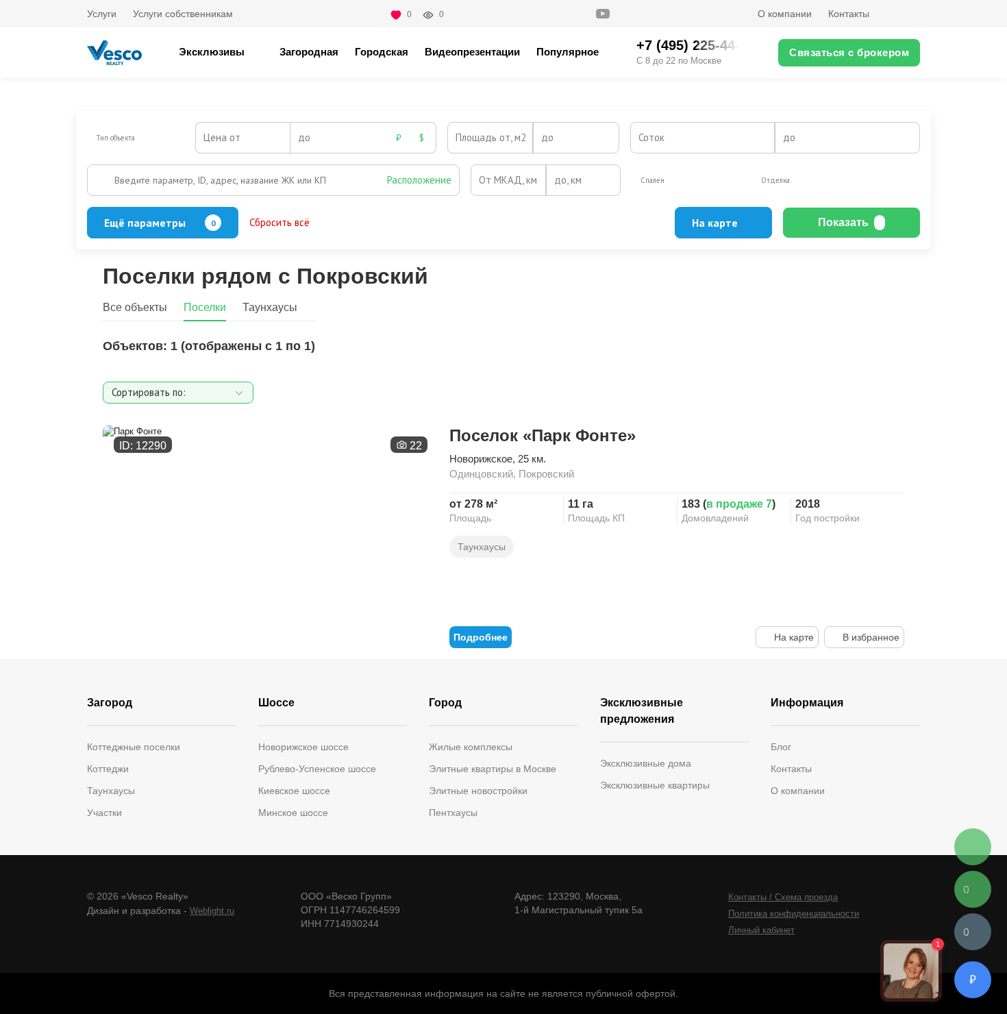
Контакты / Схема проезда (783, 897)
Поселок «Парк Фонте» (542, 435)
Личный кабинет (761, 930)
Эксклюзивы (212, 52)
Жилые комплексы (470, 746)
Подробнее (480, 637)
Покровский (546, 474)
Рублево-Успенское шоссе (317, 768)
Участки (104, 812)
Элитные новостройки (478, 790)
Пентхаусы (453, 812)
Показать (843, 222)
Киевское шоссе (294, 790)
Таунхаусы (270, 307)
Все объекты (135, 307)
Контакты (848, 13)
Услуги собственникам (183, 13)
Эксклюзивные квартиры (655, 785)
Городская (381, 52)
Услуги (101, 13)
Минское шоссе (293, 812)
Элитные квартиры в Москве (492, 768)
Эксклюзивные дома (645, 763)
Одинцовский (481, 474)
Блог (781, 746)
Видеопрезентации (472, 52)
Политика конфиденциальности (793, 913)
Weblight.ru (212, 911)
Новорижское (480, 459)
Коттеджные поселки (133, 746)
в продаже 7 (739, 504)
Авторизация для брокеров (903, 13)
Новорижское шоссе (303, 746)
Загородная (308, 52)
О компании (785, 13)
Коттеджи (108, 768)
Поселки (205, 307)
